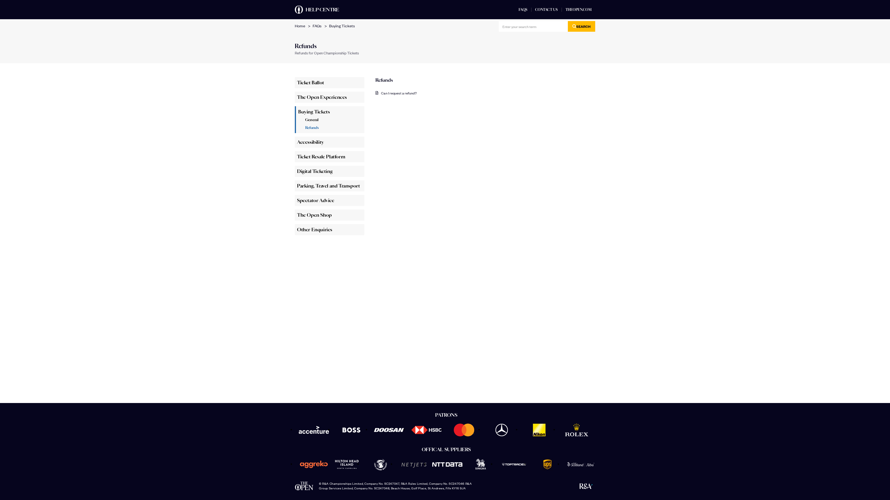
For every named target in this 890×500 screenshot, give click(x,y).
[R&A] (586, 486)
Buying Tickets (342, 25)
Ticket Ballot (310, 83)
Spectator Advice (315, 200)
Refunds (312, 127)
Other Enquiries (314, 230)
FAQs (523, 10)
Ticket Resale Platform (321, 157)
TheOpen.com (579, 10)
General (311, 119)
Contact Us (546, 10)
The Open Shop (314, 215)
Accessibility (310, 142)
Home (300, 25)
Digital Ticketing (315, 171)
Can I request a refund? (399, 93)
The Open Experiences (322, 97)
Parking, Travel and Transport (328, 186)
